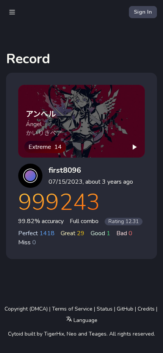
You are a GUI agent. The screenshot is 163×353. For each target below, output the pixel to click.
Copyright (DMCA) (26, 308)
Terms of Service (72, 308)
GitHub (125, 308)
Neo (72, 333)
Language (84, 320)
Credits (146, 308)
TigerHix (54, 333)
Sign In (143, 12)
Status (105, 308)
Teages (98, 333)
